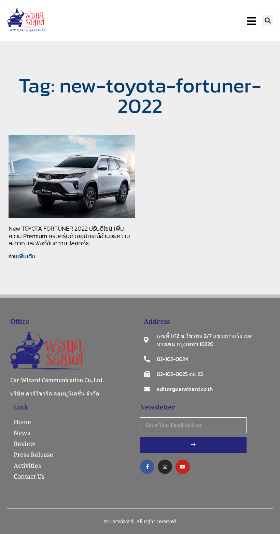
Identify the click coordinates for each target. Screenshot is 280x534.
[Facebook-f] (147, 467)
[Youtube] (183, 467)
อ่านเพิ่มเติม (22, 256)
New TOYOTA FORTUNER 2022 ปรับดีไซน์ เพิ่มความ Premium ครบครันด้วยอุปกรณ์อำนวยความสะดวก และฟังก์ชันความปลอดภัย (69, 236)
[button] (267, 20)
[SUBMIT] (193, 445)
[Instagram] (165, 467)
